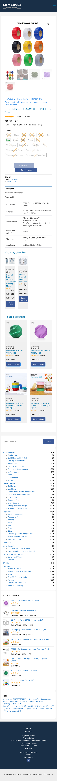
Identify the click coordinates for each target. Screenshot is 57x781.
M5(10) (46, 706)
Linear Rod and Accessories (19, 495)
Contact (28, 731)
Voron (10, 480)
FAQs (28, 755)
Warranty (28, 748)
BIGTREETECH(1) (20, 699)
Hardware (6, 566)
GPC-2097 (12, 182)
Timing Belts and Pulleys (17, 506)
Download (7, 543)
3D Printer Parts (9, 453)
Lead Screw (12, 489)
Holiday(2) (15, 706)
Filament (22, 102)
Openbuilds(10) (32, 709)
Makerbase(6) (18, 709)
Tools (10, 475)
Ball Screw (12, 486)
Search (48, 442)
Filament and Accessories (18, 469)
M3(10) (31, 706)
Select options (11, 304)
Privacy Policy (28, 738)
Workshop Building (15, 586)
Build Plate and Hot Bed (17, 458)
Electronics (12, 464)
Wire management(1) (13, 711)
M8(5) (8, 709)
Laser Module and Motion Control (21, 551)
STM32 (11, 525)
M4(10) (38, 706)
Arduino (11, 520)
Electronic (7, 512)
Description (9, 189)
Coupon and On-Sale (28, 752)
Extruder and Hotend (16, 466)
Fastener (11, 580)
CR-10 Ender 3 (13, 478)
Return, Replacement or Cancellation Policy (28, 741)
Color (8, 131)
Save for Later (26, 170)
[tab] (28, 189)
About (28, 729)
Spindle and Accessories (17, 508)
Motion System (14, 472)
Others (10, 531)
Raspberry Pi (13, 517)
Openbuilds (12, 497)
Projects (11, 574)
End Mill (11, 560)
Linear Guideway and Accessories (21, 492)
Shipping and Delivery (28, 743)
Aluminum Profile (14, 569)
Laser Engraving (9, 546)
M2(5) (23, 706)
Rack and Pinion (14, 500)
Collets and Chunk (15, 557)
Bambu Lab (12, 455)
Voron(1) (49, 709)
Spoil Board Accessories (17, 583)
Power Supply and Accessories (20, 534)
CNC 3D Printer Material (17, 577)
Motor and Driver (14, 539)
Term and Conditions (28, 746)
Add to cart (23, 165)
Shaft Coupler (13, 503)
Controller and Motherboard (19, 548)
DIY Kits (6, 563)
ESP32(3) (14, 702)
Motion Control (9, 484)
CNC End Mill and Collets (13, 555)
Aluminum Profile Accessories (20, 572)
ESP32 (10, 523)
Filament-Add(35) (26, 702)
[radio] (8, 140)
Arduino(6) (7, 699)
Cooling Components (16, 461)
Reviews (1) (9, 197)
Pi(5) (42, 709)
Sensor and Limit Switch (17, 537)
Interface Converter (15, 514)
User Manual (28, 757)
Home (8, 99)
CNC (10, 528)
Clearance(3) (33, 699)
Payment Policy (28, 736)
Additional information (14, 193)
